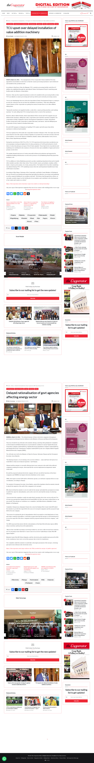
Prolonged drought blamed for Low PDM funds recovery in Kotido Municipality (76, 220)
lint (39, 218)
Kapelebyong (14, 218)
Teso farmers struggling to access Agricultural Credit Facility (47, 203)
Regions (21, 13)
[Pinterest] (23, 228)
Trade (56, 24)
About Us (18, 758)
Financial (40, 24)
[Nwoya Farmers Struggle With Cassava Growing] (69, 256)
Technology (50, 24)
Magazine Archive (38, 758)
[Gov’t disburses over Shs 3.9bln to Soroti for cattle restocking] (33, 341)
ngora (45, 218)
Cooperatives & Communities (39, 13)
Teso (37, 221)
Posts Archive (30, 758)
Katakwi (24, 218)
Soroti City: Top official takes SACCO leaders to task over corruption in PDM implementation (32, 263)
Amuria (14, 215)
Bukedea (22, 215)
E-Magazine (66, 13)
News (8, 13)
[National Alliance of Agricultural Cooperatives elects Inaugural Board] (69, 269)
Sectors (14, 13)
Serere (53, 218)
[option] (32, 263)
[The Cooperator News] (15, 5)
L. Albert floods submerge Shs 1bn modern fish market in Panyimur (80, 249)
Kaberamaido (43, 215)
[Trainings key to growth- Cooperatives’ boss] (69, 263)
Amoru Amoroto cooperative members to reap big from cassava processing (31, 203)
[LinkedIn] (19, 228)
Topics (27, 13)
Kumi (32, 218)
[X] (16, 228)
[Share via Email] (26, 228)
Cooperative (32, 215)
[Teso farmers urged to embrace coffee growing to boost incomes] (51, 341)
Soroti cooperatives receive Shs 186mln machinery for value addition (14, 203)
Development (32, 24)
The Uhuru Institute (61, 755)
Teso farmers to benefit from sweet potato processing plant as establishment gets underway (14, 349)
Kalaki (53, 215)
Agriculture (9, 24)
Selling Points (46, 758)
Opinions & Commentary (55, 13)
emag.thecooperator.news (33, 189)
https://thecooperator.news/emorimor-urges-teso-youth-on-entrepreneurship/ (28, 183)
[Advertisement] (32, 367)
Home (3, 13)
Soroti (30, 221)
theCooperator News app (72, 758)
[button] (4, 759)
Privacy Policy (62, 758)
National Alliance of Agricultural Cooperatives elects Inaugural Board (80, 269)
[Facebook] (12, 228)
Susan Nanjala (10, 36)
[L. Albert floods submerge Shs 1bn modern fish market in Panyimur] (69, 249)
